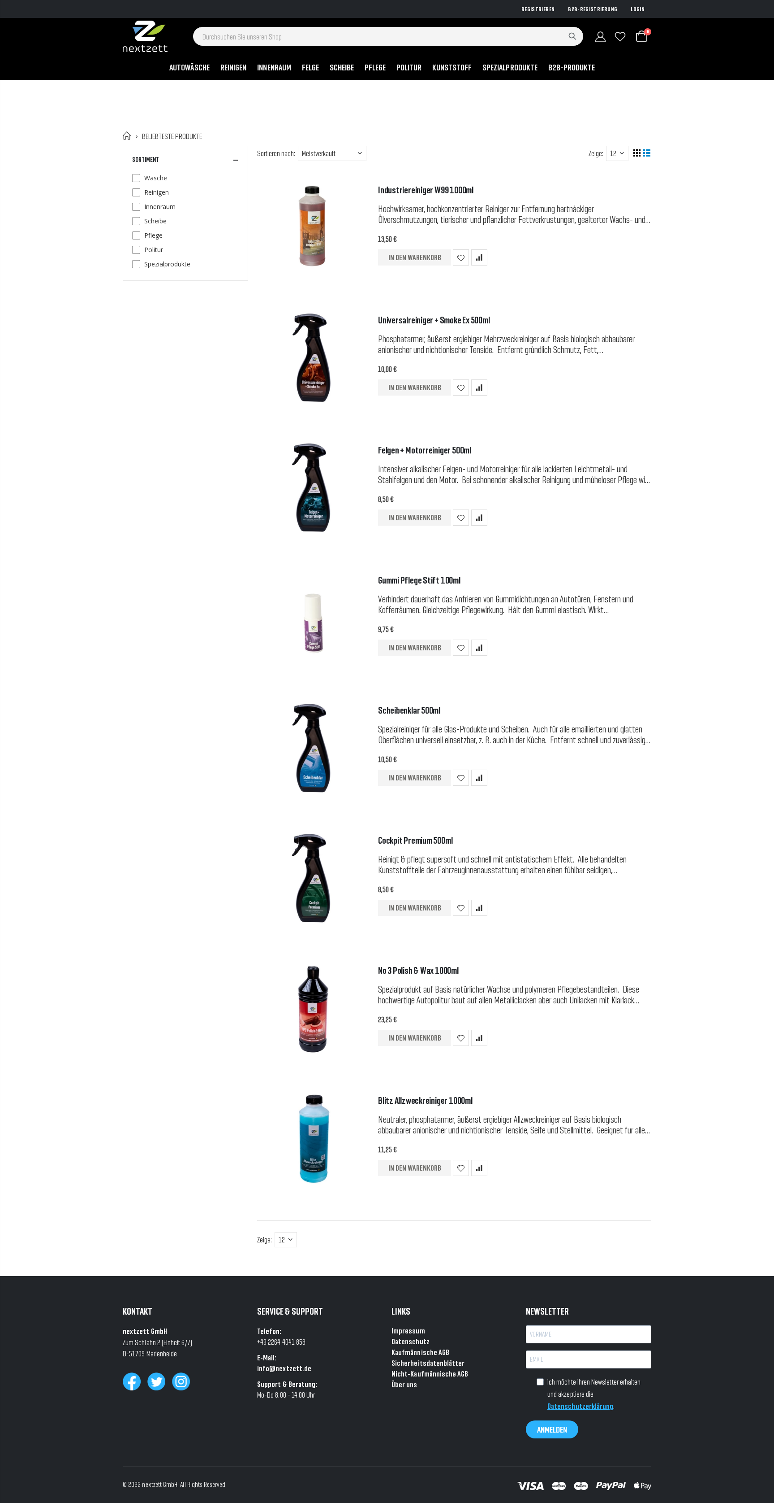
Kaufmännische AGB (420, 1352)
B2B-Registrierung (592, 9)
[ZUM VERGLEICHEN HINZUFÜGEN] (479, 257)
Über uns (404, 1384)
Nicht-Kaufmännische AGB (430, 1373)
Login (638, 9)
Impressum (408, 1330)
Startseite (127, 135)
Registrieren (538, 9)
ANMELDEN (552, 1429)
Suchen (572, 36)
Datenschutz (410, 1341)
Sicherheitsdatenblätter (428, 1363)
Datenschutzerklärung (580, 1406)
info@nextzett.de (284, 1368)
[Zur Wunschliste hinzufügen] (461, 257)
